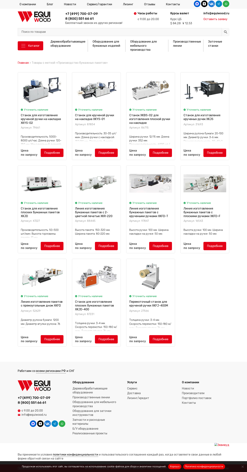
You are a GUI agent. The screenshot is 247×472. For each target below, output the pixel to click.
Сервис (132, 388)
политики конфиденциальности (75, 454)
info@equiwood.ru (34, 414)
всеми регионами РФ (51, 371)
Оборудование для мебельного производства (143, 45)
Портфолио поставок (196, 398)
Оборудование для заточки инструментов (92, 413)
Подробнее (52, 152)
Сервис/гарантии (99, 4)
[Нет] (242, 466)
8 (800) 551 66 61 (79, 18)
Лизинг (128, 4)
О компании (28, 4)
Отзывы (149, 4)
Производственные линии (187, 43)
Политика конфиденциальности (204, 466)
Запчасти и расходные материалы (89, 421)
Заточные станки (215, 43)
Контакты (173, 4)
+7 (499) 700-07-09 (81, 14)
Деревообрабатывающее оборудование (67, 43)
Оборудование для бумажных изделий (106, 43)
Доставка (134, 393)
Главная (23, 62)
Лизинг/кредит (138, 398)
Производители (193, 393)
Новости (70, 4)
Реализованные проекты (90, 433)
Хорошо (175, 466)
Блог (50, 4)
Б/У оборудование (85, 428)
